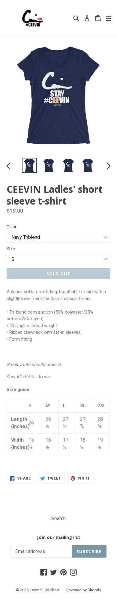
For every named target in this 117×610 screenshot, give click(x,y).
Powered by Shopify (83, 590)
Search (58, 518)
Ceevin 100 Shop (44, 590)
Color (11, 226)
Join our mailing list (58, 537)
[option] (29, 165)
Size (11, 248)
